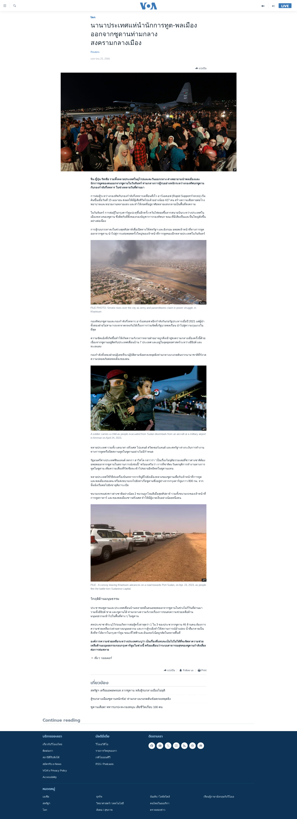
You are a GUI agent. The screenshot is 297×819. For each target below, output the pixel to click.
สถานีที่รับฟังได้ (51, 757)
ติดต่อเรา (48, 750)
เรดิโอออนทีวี (103, 757)
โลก (93, 17)
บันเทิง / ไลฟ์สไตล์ (160, 796)
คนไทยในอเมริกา (159, 803)
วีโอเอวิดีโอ (102, 744)
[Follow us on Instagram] (176, 745)
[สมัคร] (200, 745)
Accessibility (50, 777)
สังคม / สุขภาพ (104, 810)
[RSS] (184, 745)
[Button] (200, 68)
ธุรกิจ (99, 796)
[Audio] (273, 6)
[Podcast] (192, 745)
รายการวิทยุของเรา (106, 750)
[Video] (263, 6)
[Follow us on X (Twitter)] (168, 745)
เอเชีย (46, 796)
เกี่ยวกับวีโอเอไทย (52, 744)
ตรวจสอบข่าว (157, 810)
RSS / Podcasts (105, 764)
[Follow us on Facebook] (151, 745)
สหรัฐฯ (46, 803)
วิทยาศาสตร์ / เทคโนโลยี (110, 803)
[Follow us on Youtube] (160, 745)
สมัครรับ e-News (52, 764)
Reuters (95, 52)
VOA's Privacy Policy (55, 770)
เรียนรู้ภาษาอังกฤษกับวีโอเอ (219, 796)
